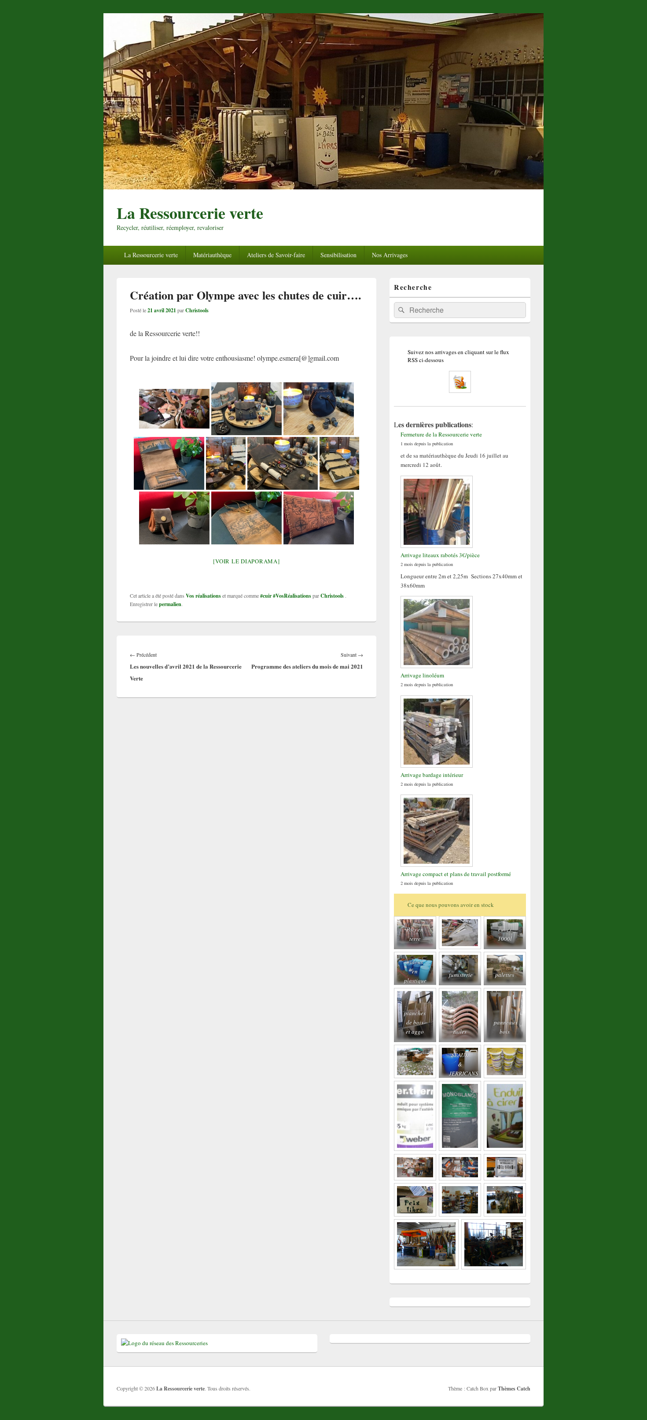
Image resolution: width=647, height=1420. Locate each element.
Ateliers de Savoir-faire (276, 255)
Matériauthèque (212, 255)
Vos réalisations (203, 595)
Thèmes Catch (514, 1388)
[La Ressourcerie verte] (323, 186)
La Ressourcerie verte (190, 212)
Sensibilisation (338, 255)
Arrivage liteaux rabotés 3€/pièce (440, 555)
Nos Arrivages (390, 255)
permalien (170, 604)
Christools (197, 310)
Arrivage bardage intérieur (432, 775)
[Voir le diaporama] (246, 561)
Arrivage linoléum (422, 675)
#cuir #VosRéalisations (285, 595)
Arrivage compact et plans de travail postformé (456, 874)
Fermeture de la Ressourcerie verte (441, 434)
